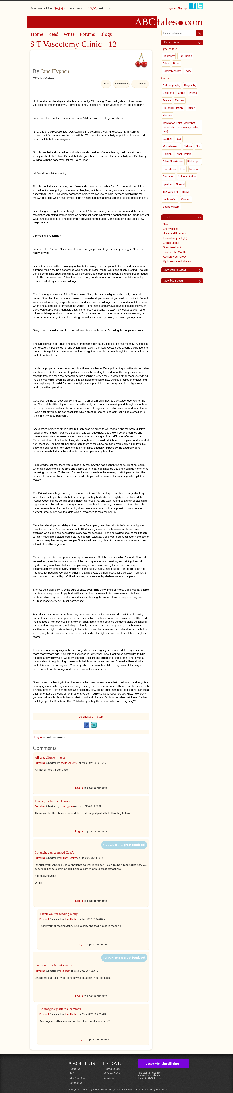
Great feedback (172, 247)
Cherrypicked (170, 228)
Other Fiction (183, 154)
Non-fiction (185, 56)
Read (53, 34)
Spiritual (167, 184)
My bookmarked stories (177, 261)
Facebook (87, 725)
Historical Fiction (173, 108)
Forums (87, 34)
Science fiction (187, 176)
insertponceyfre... (69, 763)
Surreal (180, 184)
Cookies (109, 1078)
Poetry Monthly (172, 71)
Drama (193, 92)
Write (69, 34)
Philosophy (194, 161)
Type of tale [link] (171, 42)
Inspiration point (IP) (175, 238)
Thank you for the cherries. (53, 801)
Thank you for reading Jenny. (58, 914)
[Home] (116, 22)
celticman (65, 970)
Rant (182, 169)
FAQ (72, 1073)
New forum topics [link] (175, 269)
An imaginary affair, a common (60, 1009)
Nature (188, 146)
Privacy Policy (112, 1073)
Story (100, 716)
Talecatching (170, 191)
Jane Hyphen (55, 71)
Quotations (169, 169)
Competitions (171, 242)
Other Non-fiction (173, 161)
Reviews (194, 169)
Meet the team (78, 1078)
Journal (167, 139)
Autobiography (171, 85)
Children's (168, 92)
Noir (198, 146)
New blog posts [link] (173, 280)
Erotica (167, 100)
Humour (167, 115)
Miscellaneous (171, 146)
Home (37, 34)
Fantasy (180, 100)
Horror (191, 108)
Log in (38, 737)
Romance (168, 176)
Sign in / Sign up (177, 8)
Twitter (94, 725)
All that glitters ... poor (50, 757)
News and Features (174, 233)
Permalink (40, 763)
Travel (185, 191)
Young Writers (171, 206)
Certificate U (86, 716)
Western (186, 199)
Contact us (76, 1082)
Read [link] (167, 217)
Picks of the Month (174, 252)
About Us (75, 1068)
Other (166, 63)
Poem (176, 63)
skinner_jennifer (68, 858)
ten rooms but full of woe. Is (54, 965)
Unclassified (170, 199)
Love (178, 139)
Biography (169, 56)
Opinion (167, 154)
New (165, 224)
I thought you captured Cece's (54, 852)
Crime (181, 92)
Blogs (106, 34)
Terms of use (112, 1068)
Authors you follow (174, 256)
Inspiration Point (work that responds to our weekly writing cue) (181, 127)
